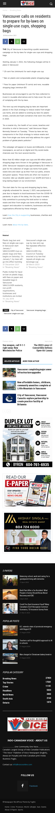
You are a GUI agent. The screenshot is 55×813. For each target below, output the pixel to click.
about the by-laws (20, 225)
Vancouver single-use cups (14, 313)
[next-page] (8, 411)
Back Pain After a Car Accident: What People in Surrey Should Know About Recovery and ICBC (34, 593)
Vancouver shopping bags (36, 310)
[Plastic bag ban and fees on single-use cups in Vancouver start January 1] (14, 254)
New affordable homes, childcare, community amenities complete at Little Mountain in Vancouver (34, 385)
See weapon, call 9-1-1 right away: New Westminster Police (14, 348)
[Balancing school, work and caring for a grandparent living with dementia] (10, 580)
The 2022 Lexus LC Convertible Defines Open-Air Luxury (42, 348)
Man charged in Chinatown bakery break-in (36, 654)
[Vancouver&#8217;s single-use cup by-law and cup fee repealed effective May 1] (38, 254)
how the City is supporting (19, 215)
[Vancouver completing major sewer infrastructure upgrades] (9, 372)
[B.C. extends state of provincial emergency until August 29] (10, 630)
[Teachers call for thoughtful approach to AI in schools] (10, 644)
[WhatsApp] (17, 41)
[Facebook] (5, 41)
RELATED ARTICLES (11, 361)
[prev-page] (4, 411)
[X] (11, 41)
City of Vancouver (17, 310)
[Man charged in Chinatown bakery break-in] (10, 658)
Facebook (34, 786)
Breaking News (15, 10)
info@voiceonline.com (22, 764)
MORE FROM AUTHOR (31, 361)
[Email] (23, 41)
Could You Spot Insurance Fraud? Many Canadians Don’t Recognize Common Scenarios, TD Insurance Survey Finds (34, 607)
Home (5, 10)
